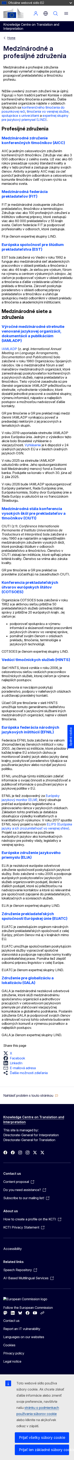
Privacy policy (13, 1353)
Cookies (9, 1345)
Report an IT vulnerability (21, 1329)
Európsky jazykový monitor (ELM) (31, 798)
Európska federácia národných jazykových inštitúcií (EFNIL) (30, 729)
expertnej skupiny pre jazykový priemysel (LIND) (35, 117)
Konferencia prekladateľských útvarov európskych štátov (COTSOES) (30, 587)
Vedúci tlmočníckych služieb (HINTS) (36, 659)
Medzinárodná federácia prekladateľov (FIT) (25, 194)
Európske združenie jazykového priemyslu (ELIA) (31, 855)
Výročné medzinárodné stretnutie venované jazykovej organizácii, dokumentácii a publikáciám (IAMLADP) (33, 333)
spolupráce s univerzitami (20, 115)
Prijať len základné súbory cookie (44, 1450)
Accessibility (12, 1249)
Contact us (11, 1321)
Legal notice (12, 1361)
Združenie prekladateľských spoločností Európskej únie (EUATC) (34, 916)
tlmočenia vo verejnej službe (48, 111)
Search (55, 13)
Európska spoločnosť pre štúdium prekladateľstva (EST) (33, 247)
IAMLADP (9, 349)
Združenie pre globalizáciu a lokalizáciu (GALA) (28, 980)
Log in (35, 13)
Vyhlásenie (33, 445)
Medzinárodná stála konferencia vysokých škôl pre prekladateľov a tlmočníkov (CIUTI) (34, 513)
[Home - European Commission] (13, 13)
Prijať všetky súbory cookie (42, 1437)
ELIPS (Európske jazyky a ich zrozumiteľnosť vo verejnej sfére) (37, 826)
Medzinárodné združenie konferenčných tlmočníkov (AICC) (33, 140)
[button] (9, 1053)
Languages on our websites (23, 1337)
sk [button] (45, 13)
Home (11, 38)
